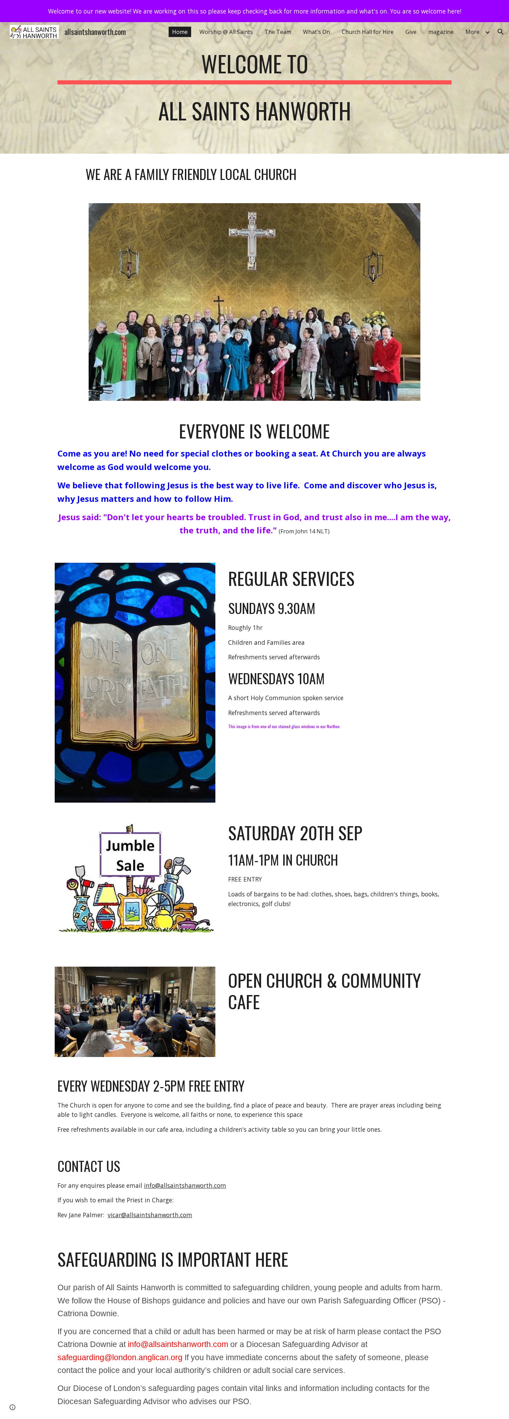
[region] (254, 11)
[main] (254, 88)
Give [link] (411, 32)
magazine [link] (441, 32)
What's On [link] (316, 32)
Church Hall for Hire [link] (368, 32)
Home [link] (180, 32)
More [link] (472, 32)
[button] (500, 32)
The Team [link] (278, 32)
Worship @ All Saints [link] (226, 32)
